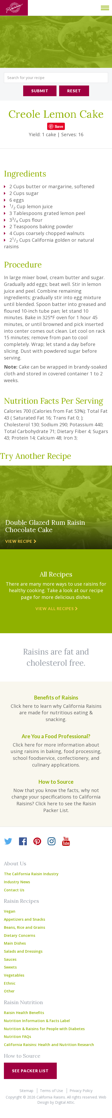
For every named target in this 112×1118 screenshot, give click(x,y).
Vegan (9, 911)
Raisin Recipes (21, 901)
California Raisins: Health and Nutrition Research (49, 1044)
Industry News (17, 881)
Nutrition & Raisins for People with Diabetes (44, 1028)
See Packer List (30, 1070)
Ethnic (9, 983)
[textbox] (56, 78)
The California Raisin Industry (31, 873)
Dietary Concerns (19, 935)
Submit (39, 90)
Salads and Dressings (23, 951)
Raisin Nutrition (23, 1002)
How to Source (22, 1055)
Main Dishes (15, 943)
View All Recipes (54, 608)
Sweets (10, 967)
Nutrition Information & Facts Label (37, 1020)
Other (9, 991)
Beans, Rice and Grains (24, 927)
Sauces (10, 959)
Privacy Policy (81, 1090)
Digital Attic (64, 1102)
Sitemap (26, 1090)
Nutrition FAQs (17, 1036)
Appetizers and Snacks (24, 919)
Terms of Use (51, 1090)
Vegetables (14, 975)
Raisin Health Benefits (24, 1012)
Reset (74, 90)
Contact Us (14, 889)
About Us (15, 863)
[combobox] (56, 77)
